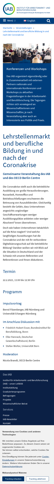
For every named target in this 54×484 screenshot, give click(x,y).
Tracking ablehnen (37, 479)
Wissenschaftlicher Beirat (15, 403)
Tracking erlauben (13, 479)
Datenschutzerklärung (12, 466)
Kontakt (7, 423)
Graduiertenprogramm (14, 391)
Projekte (7, 399)
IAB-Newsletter (10, 419)
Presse (6, 415)
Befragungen (9, 395)
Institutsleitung (10, 387)
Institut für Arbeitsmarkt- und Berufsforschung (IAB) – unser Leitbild (25, 382)
